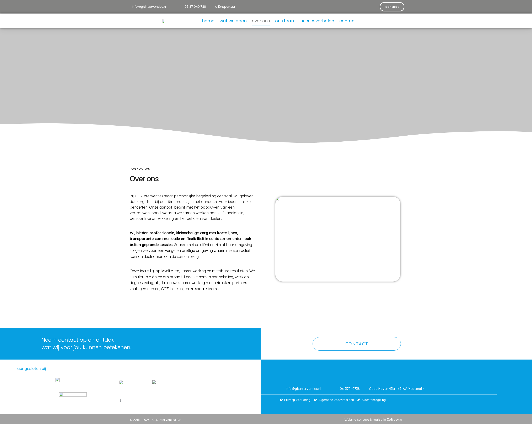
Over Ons (261, 21)
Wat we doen (233, 21)
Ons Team (285, 21)
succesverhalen (317, 21)
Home (208, 21)
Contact (347, 21)
